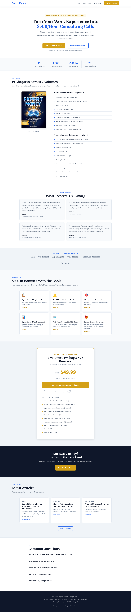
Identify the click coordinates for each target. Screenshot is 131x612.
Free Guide (97, 3)
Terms (61, 606)
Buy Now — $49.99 (111, 3)
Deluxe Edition (74, 606)
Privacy (55, 606)
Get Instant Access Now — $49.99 (65, 385)
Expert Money (19, 3)
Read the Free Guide (77, 45)
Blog (79, 3)
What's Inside (87, 3)
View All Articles (65, 529)
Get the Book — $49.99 (54, 45)
